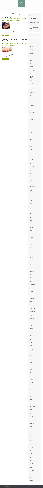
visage (31, 456)
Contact (25, 10)
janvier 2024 (31, 84)
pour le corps (31, 379)
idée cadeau (31, 261)
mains (30, 287)
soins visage (31, 427)
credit (31, 187)
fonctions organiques (24, 43)
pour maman (31, 382)
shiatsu (31, 410)
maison (31, 288)
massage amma (32, 298)
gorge (31, 240)
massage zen (31, 329)
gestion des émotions (23, 19)
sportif (31, 440)
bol (30, 122)
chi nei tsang (4, 19)
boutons (31, 126)
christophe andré (32, 166)
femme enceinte (32, 227)
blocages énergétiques (23, 18)
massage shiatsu (32, 319)
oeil (30, 356)
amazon (31, 95)
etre (30, 217)
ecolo (30, 204)
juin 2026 (31, 43)
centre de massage (32, 143)
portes (31, 375)
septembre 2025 (32, 56)
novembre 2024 (32, 70)
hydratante (31, 258)
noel (30, 352)
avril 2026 (31, 46)
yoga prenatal (32, 470)
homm (31, 250)
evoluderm (31, 220)
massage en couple (32, 311)
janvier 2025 (31, 67)
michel (31, 339)
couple (31, 184)
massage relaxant (32, 318)
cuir (30, 193)
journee (31, 278)
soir (30, 429)
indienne (31, 267)
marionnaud (31, 294)
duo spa (31, 203)
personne (31, 363)
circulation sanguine (8, 19)
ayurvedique (31, 108)
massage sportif (32, 321)
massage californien (32, 305)
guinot (31, 244)
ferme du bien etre (32, 231)
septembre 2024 (32, 73)
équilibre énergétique (17, 19)
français (31, 234)
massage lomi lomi (32, 315)
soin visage (31, 417)
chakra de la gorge (32, 150)
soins (30, 419)
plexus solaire (31, 372)
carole (31, 139)
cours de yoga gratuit (33, 186)
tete (30, 443)
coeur (31, 173)
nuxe (30, 355)
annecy (31, 98)
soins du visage (32, 426)
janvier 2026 (31, 50)
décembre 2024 (32, 69)
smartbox (31, 412)
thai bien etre (31, 446)
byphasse (31, 135)
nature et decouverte (33, 345)
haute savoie (31, 248)
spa (30, 434)
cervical (31, 146)
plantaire (31, 369)
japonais (31, 277)
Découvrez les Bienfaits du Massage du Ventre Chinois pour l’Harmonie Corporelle (14, 16)
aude (30, 106)
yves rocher (31, 477)
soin (30, 413)
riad (30, 393)
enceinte (31, 206)
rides (30, 396)
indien (31, 265)
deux (30, 196)
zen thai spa (31, 480)
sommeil (31, 430)
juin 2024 (31, 77)
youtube (31, 474)
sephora (31, 409)
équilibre (15, 43)
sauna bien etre (32, 402)
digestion (13, 19)
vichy (30, 454)
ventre (31, 453)
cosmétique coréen (32, 180)
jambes (31, 274)
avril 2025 (31, 63)
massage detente (32, 309)
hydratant (31, 257)
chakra (31, 149)
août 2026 (31, 40)
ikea (30, 264)
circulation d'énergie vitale (17, 42)
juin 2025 (31, 60)
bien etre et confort (32, 116)
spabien (31, 439)
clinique (31, 170)
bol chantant (31, 123)
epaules (31, 213)
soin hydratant (32, 416)
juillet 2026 (31, 42)
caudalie (31, 140)
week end (31, 460)
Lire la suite (5, 35)
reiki (30, 389)
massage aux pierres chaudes (34, 302)
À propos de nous (19, 10)
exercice (31, 221)
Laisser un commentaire (17, 18)
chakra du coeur (32, 152)
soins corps (31, 420)
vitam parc (31, 457)
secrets (31, 403)
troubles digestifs (12, 45)
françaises (31, 237)
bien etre (31, 113)
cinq (30, 167)
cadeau (31, 136)
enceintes (31, 207)
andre (31, 96)
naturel (31, 348)
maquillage (31, 291)
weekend (31, 461)
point (30, 373)
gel (30, 238)
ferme (31, 230)
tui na (30, 450)
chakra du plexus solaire (33, 153)
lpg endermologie (32, 284)
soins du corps (32, 423)
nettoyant (31, 349)
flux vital (20, 43)
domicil (31, 197)
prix (30, 385)
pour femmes (31, 376)
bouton (31, 125)
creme (31, 190)
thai (30, 444)
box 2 (30, 129)
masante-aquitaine (10, 18)
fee (30, 223)
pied (30, 365)
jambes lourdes (32, 275)
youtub (31, 473)
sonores (31, 433)
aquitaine (31, 102)
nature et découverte (33, 346)
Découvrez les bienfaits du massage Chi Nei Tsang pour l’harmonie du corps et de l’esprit (14, 40)
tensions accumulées (18, 20)
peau (30, 359)
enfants (31, 210)
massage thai (31, 322)
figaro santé (31, 233)
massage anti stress (32, 301)
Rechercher (31, 14)
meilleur (31, 335)
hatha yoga (31, 247)
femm (30, 224)
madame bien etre (32, 285)
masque (31, 295)
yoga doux (31, 467)
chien (30, 160)
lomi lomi (31, 281)
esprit (18, 43)
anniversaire (31, 99)
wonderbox (31, 463)
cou (30, 183)
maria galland (31, 292)
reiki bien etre (32, 390)
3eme (30, 89)
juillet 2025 (31, 59)
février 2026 (31, 49)
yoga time (31, 471)
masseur (31, 331)
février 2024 (31, 83)
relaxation (31, 392)
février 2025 (31, 66)
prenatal (31, 383)
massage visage (32, 328)
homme (31, 251)
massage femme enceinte (33, 312)
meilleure (31, 336)
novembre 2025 (32, 53)
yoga (30, 464)
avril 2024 (31, 80)
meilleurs (31, 338)
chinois (31, 162)
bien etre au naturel (32, 115)
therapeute (31, 447)
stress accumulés (8, 20)
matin (30, 332)
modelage (31, 342)
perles (31, 362)
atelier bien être (32, 105)
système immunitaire (12, 20)
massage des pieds (32, 308)
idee (30, 260)
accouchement (32, 92)
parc (30, 358)
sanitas (31, 399)
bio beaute (31, 119)
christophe (31, 163)
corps (22, 42)
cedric (31, 142)
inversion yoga (32, 271)
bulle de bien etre (32, 133)
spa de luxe (31, 437)
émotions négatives (11, 43)
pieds (30, 366)
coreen (31, 177)
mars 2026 (31, 47)
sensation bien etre (32, 406)
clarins (31, 169)
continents (31, 176)
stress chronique (7, 45)
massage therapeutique (33, 325)
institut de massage (32, 268)
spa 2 (30, 436)
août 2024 (31, 74)
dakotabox (31, 194)
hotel (30, 254)
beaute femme (32, 112)
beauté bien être (32, 109)
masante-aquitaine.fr (21, 8)
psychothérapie (32, 386)
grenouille (31, 241)
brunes (31, 132)
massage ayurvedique (33, 304)
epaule (31, 211)
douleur (31, 200)
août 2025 (31, 57)
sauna (31, 400)
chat (30, 156)
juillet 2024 (31, 76)
